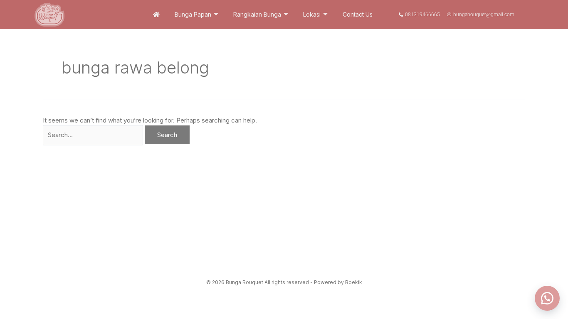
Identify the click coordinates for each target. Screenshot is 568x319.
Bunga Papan (193, 14)
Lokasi (312, 14)
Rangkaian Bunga (257, 14)
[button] (547, 298)
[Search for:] (94, 135)
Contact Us (358, 14)
